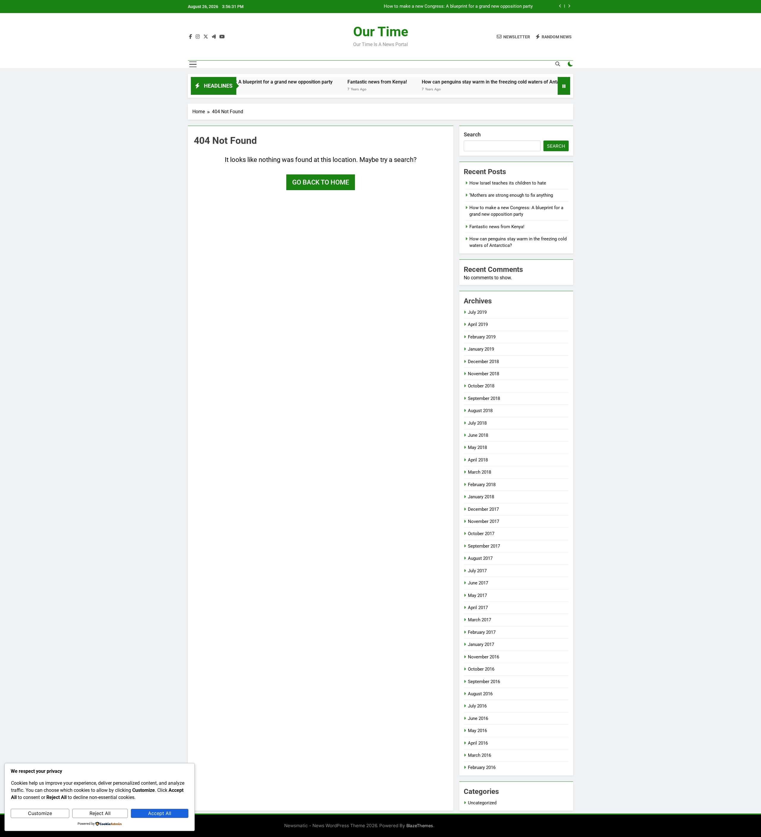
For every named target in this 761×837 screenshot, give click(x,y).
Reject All (100, 813)
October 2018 (481, 386)
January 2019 (481, 349)
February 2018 (482, 484)
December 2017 (483, 509)
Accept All (159, 813)
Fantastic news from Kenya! (505, 6)
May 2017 (477, 595)
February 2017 (482, 632)
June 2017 (478, 583)
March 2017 (479, 619)
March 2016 (479, 755)
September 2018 (484, 398)
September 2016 (484, 681)
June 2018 (478, 435)
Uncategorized (482, 803)
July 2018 (477, 423)
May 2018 (477, 447)
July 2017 (477, 570)
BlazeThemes (419, 825)
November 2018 (483, 373)
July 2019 (477, 312)
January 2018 (481, 496)
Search (472, 134)
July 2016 (477, 706)
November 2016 (483, 657)
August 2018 (480, 410)
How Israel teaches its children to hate (507, 183)
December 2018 (483, 361)
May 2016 (477, 730)
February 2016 (482, 767)
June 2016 (478, 718)
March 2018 (479, 472)
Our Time (380, 32)
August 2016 (480, 693)
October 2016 (481, 669)
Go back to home (320, 182)
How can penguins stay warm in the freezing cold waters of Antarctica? (469, 82)
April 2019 (478, 324)
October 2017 (481, 533)
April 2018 (478, 460)
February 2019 (482, 337)
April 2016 (478, 743)
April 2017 (478, 607)
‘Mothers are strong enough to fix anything (511, 195)
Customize (40, 813)
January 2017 (481, 644)
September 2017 (484, 546)
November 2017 (483, 521)
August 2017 (480, 558)
